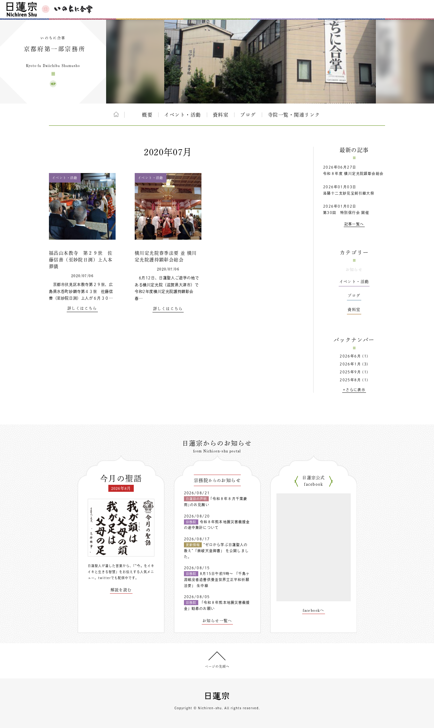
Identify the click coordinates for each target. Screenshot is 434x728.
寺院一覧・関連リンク (294, 114)
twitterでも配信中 (113, 577)
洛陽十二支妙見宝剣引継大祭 (348, 193)
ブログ (248, 114)
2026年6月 (350, 356)
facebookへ (313, 610)
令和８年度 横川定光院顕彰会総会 (353, 173)
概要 (147, 114)
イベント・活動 (182, 114)
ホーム (116, 114)
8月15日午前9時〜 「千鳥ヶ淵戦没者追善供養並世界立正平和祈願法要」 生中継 (217, 579)
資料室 (221, 114)
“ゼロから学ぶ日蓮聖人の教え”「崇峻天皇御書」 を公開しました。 (216, 550)
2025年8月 (350, 380)
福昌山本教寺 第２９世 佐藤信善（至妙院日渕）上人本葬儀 (80, 260)
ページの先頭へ (217, 666)
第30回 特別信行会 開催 (346, 212)
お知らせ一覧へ (217, 621)
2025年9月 (350, 372)
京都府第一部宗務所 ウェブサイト (53, 83)
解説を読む (121, 590)
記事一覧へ (354, 224)
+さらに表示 (354, 389)
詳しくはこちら (82, 308)
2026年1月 (350, 364)
